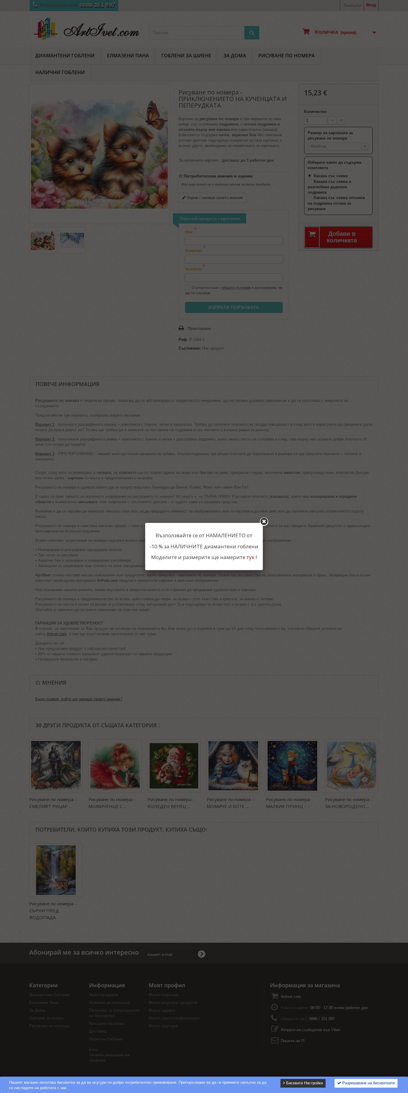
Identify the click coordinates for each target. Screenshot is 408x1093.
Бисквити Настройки (304, 1083)
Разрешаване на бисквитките (368, 1083)
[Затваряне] (264, 522)
